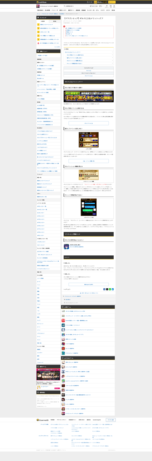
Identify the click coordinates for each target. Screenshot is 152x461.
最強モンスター (63, 10)
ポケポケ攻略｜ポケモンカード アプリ (100, 428)
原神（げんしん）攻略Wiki (56, 436)
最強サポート (71, 10)
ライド (38, 340)
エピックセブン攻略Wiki (76, 436)
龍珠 (38, 356)
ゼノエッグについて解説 (43, 92)
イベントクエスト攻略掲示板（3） (45, 124)
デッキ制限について (41, 150)
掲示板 (113, 10)
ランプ (38, 320)
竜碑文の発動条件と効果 (43, 265)
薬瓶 (38, 317)
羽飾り (38, 301)
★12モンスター (40, 225)
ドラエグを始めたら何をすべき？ (45, 131)
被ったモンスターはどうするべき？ (45, 157)
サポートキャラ (40, 245)
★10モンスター (40, 232)
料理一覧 (39, 343)
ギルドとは (88, 70)
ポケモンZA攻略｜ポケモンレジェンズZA (59, 424)
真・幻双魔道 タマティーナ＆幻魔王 (73, 28)
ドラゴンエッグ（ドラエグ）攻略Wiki (73, 296)
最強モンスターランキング (46, 24)
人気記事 (43, 21)
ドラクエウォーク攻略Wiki (56, 433)
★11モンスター (40, 229)
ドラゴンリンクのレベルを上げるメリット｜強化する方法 (48, 261)
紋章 (38, 359)
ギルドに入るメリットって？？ (72, 52)
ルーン (38, 327)
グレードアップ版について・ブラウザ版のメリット (77, 35)
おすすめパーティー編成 (43, 251)
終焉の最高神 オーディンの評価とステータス (50, 28)
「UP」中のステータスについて (44, 254)
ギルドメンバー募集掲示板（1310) (45, 115)
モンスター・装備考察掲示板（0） (45, 121)
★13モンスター (40, 222)
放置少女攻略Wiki (54, 442)
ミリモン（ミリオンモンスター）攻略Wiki (80, 446)
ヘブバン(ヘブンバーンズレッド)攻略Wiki (59, 439)
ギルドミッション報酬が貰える (74, 60)
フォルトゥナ (40, 362)
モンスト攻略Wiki (96, 431)
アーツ (38, 336)
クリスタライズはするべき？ (44, 160)
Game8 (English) (97, 420)
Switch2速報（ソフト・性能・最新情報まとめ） (102, 424)
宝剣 (38, 297)
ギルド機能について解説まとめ (47, 35)
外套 (38, 294)
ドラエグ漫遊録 (40, 99)
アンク (38, 304)
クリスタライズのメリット (43, 268)
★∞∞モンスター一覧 (42, 209)
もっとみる (57, 47)
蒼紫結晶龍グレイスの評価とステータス (49, 39)
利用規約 (52, 420)
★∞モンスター (40, 212)
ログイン (113, 2)
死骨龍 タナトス (69, 32)
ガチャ (97, 10)
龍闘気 (38, 349)
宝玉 (38, 288)
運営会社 (89, 420)
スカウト (108, 10)
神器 (38, 307)
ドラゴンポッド (40, 333)
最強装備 (78, 10)
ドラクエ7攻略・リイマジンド (57, 428)
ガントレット (40, 323)
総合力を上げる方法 (41, 144)
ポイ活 (90, 2)
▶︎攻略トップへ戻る (42, 55)
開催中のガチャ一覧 (41, 196)
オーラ (38, 281)
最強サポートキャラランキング (44, 184)
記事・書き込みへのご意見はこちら (90, 293)
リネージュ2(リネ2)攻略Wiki (98, 439)
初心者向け (68, 299)
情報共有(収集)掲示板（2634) (44, 118)
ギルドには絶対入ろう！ (43, 134)
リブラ (38, 314)
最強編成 (84, 10)
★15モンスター (40, 216)
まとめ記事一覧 (40, 105)
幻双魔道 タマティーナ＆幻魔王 (73, 30)
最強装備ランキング (41, 187)
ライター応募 (111, 420)
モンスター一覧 (90, 10)
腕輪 (38, 291)
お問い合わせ (81, 420)
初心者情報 (47, 10)
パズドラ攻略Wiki (75, 431)
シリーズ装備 (40, 278)
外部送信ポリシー (72, 420)
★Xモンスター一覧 (44, 32)
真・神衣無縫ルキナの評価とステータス (49, 43)
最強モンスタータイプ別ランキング (45, 190)
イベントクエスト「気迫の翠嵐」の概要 (46, 89)
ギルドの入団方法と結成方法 (76, 246)
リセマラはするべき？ (42, 147)
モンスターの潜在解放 (42, 258)
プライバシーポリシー (61, 420)
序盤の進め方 (40, 10)
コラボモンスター (41, 241)
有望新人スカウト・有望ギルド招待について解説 (48, 164)
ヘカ (38, 310)
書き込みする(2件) (88, 284)
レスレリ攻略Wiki (54, 446)
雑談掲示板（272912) (42, 108)
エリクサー (39, 352)
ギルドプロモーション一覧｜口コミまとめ (47, 137)
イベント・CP (55, 10)
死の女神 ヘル (69, 34)
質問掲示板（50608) (41, 111)
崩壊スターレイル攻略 (55, 431)
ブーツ (38, 330)
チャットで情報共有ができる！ (74, 63)
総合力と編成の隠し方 (42, 153)
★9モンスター (40, 235)
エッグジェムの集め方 (42, 140)
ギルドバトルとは (88, 75)
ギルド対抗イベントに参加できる (75, 55)
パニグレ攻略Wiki (96, 442)
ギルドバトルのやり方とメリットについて (47, 168)
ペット (38, 285)
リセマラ (102, 10)
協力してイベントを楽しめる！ (74, 58)
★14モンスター (40, 219)
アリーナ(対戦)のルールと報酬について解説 (47, 171)
